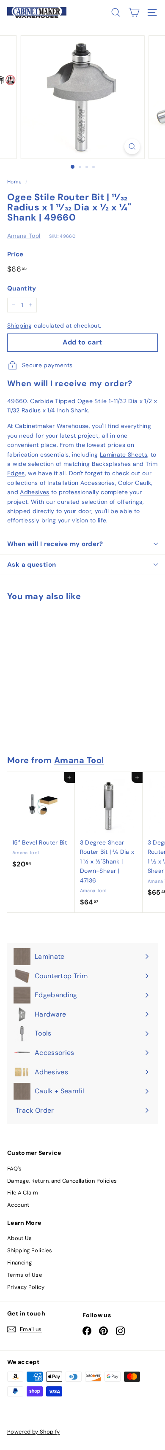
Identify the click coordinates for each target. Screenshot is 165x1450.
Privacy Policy (25, 1287)
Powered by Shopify (33, 1431)
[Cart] (134, 12)
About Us (19, 1238)
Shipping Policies (29, 1250)
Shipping (19, 325)
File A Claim (22, 1192)
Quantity (21, 288)
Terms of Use (24, 1274)
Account (18, 1204)
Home (14, 181)
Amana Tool (24, 235)
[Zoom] (132, 146)
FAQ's (14, 1168)
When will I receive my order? (55, 544)
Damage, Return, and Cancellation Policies (62, 1180)
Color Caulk (134, 483)
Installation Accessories (81, 483)
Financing (19, 1262)
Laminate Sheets (123, 454)
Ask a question (31, 564)
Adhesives (34, 492)
